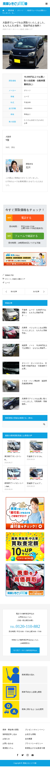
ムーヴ (7, 283)
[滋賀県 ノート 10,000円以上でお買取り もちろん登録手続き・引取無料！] (11, 350)
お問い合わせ (8, 743)
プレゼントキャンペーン (35, 729)
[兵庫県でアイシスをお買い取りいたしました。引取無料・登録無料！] (11, 403)
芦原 (12, 275)
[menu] (46, 3)
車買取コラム (8, 748)
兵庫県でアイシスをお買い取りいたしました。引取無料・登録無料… (34, 401)
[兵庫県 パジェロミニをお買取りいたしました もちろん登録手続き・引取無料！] (11, 332)
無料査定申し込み (10, 734)
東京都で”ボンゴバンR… (12, 458)
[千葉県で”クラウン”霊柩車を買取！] (36, 446)
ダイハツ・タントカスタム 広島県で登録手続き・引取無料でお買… (34, 366)
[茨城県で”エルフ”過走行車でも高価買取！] (36, 473)
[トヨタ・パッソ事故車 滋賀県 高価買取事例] (11, 385)
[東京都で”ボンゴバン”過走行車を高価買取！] (13, 446)
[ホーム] (3, 10)
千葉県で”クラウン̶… (34, 456)
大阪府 (21, 29)
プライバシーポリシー (34, 743)
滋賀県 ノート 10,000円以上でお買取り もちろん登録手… (34, 346)
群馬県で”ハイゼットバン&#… (13, 485)
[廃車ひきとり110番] (15, 3)
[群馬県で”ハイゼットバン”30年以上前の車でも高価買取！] (13, 473)
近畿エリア (29, 29)
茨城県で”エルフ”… (34, 483)
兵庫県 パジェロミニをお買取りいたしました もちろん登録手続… (34, 330)
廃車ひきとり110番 (29, 763)
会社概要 (28, 738)
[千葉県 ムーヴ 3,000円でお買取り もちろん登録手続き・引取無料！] (11, 314)
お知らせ (6, 738)
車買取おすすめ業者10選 (35, 748)
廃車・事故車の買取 (11, 729)
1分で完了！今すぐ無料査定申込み (25, 650)
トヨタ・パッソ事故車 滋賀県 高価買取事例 (35, 382)
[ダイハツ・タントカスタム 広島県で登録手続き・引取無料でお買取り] (11, 368)
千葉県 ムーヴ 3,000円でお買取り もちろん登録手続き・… (34, 312)
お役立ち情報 (30, 734)
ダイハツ (16, 29)
